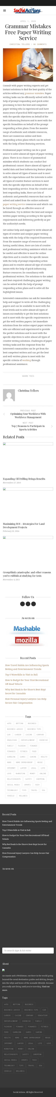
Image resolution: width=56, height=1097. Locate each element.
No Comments (40, 44)
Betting (19, 723)
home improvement (24, 762)
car (8, 735)
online (43, 773)
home (9, 762)
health (44, 757)
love (9, 773)
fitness (23, 751)
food (34, 751)
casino (29, 735)
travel (34, 790)
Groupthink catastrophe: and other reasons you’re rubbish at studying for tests (27, 574)
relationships (14, 779)
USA (43, 790)
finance (33, 746)
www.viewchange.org (24, 926)
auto (9, 723)
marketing (20, 773)
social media (13, 785)
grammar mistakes (34, 93)
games (22, 757)
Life (43, 768)
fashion (21, 746)
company (40, 735)
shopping (40, 779)
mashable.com (24, 879)
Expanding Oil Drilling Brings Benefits (24, 478)
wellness (23, 796)
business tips (34, 729)
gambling (11, 757)
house (40, 762)
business (32, 723)
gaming (33, 757)
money (32, 773)
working (26, 360)
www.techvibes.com (24, 914)
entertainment (28, 740)
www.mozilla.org (24, 891)
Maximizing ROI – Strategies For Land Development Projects (24, 525)
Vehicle (10, 796)
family (10, 746)
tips (24, 790)
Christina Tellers (20, 44)
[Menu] (4, 10)
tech (37, 785)
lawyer (23, 768)
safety (28, 779)
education (12, 740)
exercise (43, 740)
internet (11, 768)
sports (27, 785)
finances (11, 751)
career (18, 735)
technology (12, 790)
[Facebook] (22, 604)
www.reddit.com (24, 902)
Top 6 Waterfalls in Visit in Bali (21, 674)
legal (33, 768)
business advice (15, 729)
